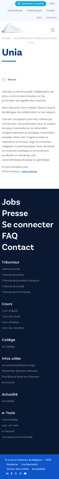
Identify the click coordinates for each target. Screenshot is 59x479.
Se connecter (27, 224)
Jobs (52, 3)
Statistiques (34, 10)
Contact (51, 17)
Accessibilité (38, 469)
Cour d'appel (10, 310)
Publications (15, 10)
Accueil (6, 38)
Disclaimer (12, 464)
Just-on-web (10, 425)
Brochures (8, 382)
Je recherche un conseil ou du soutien (35, 38)
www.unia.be (29, 171)
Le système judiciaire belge (18, 365)
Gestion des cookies (18, 469)
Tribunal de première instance (20, 280)
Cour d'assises (10, 322)
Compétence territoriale (17, 437)
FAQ (39, 17)
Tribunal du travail (13, 286)
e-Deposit (8, 431)
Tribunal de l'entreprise (16, 292)
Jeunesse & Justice (32, 3)
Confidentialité (29, 464)
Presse (51, 10)
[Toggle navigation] (52, 30)
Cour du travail (11, 316)
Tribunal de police (13, 275)
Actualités (8, 401)
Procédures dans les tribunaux (20, 376)
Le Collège (8, 346)
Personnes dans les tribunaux (20, 371)
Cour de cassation (13, 328)
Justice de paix (11, 269)
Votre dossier (10, 419)
